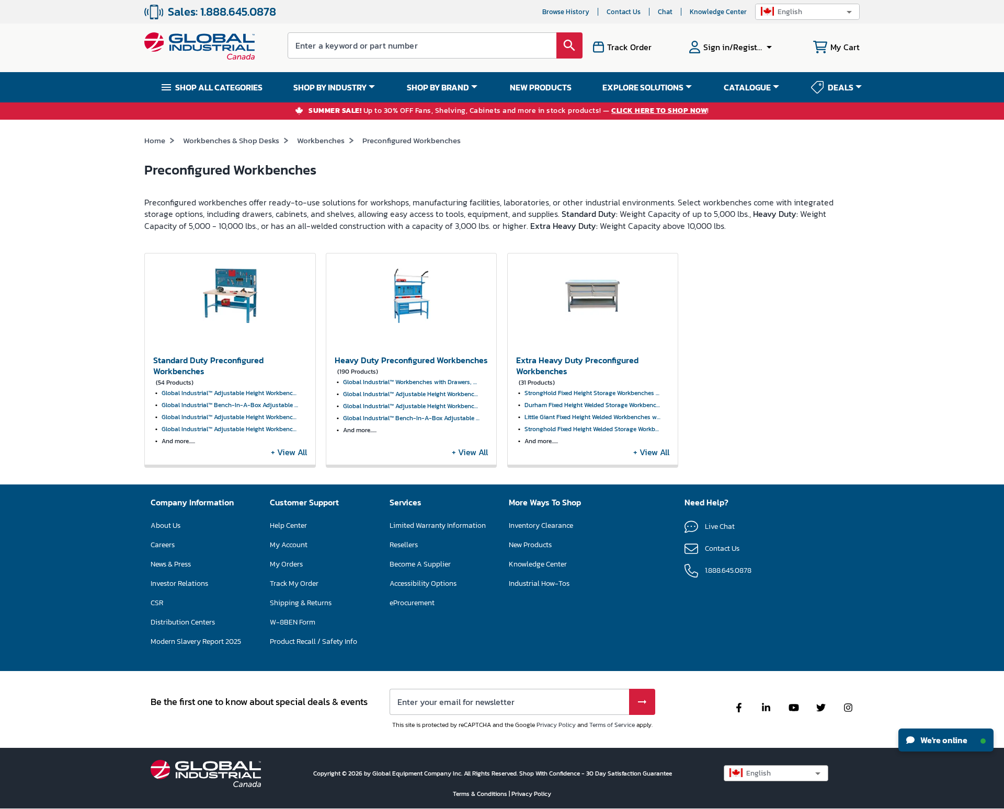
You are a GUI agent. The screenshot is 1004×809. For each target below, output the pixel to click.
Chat (665, 12)
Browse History (565, 12)
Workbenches (321, 140)
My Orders (286, 564)
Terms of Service (612, 725)
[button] (807, 11)
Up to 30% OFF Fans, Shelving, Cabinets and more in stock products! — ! (509, 111)
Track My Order (294, 583)
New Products (530, 544)
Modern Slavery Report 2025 (196, 641)
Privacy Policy (556, 725)
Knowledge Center (718, 12)
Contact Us (624, 12)
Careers (163, 544)
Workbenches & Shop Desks (231, 140)
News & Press (171, 564)
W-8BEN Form (292, 622)
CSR (157, 602)
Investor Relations (179, 583)
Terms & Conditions (481, 794)
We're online (943, 740)
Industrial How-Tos (539, 583)
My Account (288, 544)
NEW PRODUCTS (541, 87)
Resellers (404, 544)
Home (154, 140)
